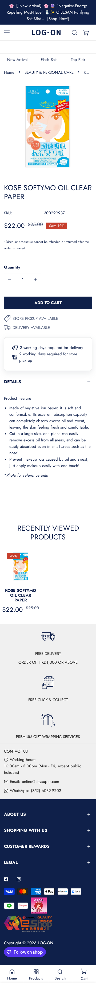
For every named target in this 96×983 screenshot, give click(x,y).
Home (9, 72)
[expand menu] (7, 32)
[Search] (74, 32)
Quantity (12, 267)
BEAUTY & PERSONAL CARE (49, 72)
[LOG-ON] (46, 32)
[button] (86, 32)
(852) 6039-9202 (46, 791)
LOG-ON (45, 943)
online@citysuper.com (40, 781)
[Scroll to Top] (86, 954)
